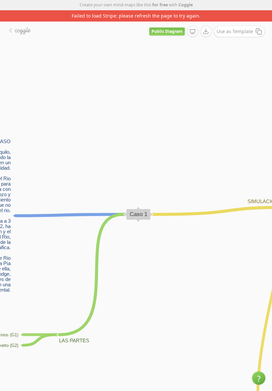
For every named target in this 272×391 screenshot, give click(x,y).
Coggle (185, 5)
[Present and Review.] (192, 32)
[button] (258, 378)
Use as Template (235, 31)
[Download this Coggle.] (206, 31)
